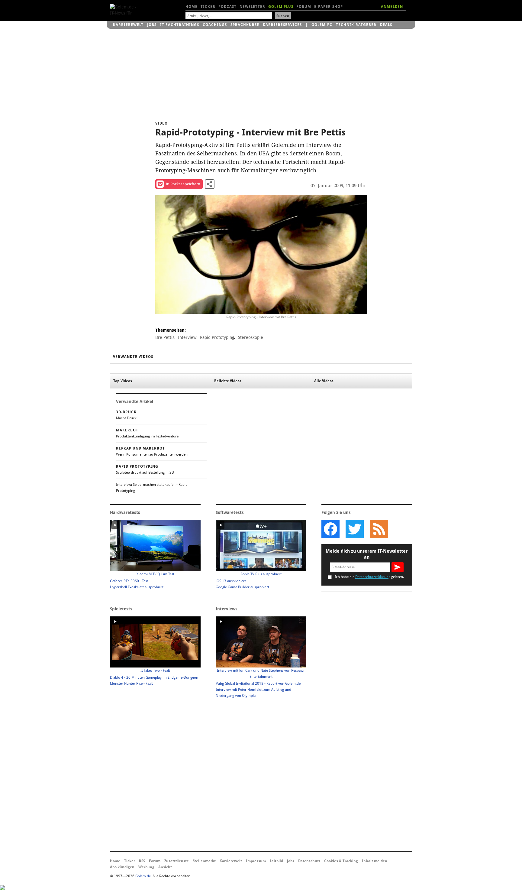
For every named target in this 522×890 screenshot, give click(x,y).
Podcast (227, 7)
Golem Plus (280, 7)
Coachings (215, 25)
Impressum (256, 861)
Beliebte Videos (227, 381)
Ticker (208, 7)
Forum (303, 7)
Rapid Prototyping (217, 337)
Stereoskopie (250, 337)
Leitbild (276, 861)
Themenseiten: (170, 330)
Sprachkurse (244, 25)
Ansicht (165, 867)
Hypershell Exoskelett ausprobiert (136, 587)
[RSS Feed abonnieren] (379, 529)
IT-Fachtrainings (179, 25)
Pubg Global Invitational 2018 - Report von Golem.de (258, 683)
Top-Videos (122, 381)
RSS (142, 861)
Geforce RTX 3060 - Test (129, 581)
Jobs (151, 25)
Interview (187, 337)
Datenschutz (309, 861)
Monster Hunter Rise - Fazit (131, 683)
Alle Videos (324, 381)
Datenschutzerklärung (372, 577)
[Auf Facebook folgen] (330, 529)
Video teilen (209, 184)
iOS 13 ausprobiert (231, 581)
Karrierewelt (128, 25)
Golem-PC (321, 25)
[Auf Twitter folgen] (355, 529)
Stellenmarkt (204, 861)
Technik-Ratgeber (356, 25)
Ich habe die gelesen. (369, 577)
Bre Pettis (164, 337)
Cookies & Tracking (341, 861)
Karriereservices (282, 25)
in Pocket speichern (183, 184)
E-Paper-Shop (328, 7)
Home (191, 7)
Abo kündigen (122, 867)
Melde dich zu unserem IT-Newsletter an (367, 554)
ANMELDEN (392, 7)
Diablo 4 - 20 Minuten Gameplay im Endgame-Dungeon (154, 677)
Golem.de (143, 876)
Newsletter (252, 7)
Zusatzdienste (176, 861)
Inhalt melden (374, 861)
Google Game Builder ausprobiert (242, 587)
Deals (386, 25)
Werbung (146, 867)
